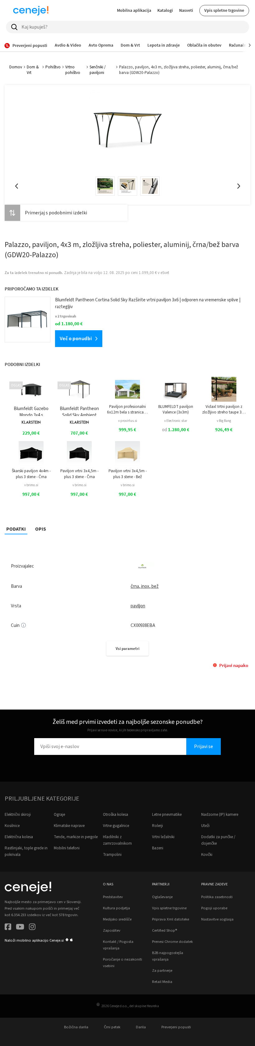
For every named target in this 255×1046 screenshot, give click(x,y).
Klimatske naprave (69, 826)
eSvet (164, 273)
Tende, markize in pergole (76, 837)
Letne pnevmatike (167, 814)
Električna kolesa (19, 837)
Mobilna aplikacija (134, 10)
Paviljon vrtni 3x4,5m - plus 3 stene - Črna (79, 473)
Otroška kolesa (115, 814)
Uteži (205, 826)
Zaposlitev (111, 930)
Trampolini (112, 854)
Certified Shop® (164, 930)
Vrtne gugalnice (116, 826)
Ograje (59, 814)
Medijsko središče (117, 919)
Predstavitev (113, 897)
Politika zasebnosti (217, 897)
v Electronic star (175, 420)
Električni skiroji (18, 814)
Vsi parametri (127, 648)
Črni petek (112, 1027)
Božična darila (76, 1027)
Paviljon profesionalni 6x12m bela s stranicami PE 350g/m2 (127, 409)
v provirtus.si (127, 420)
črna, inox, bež (145, 586)
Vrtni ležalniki (163, 837)
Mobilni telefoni (67, 848)
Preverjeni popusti (176, 1027)
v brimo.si (31, 485)
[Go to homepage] (31, 11)
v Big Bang (224, 420)
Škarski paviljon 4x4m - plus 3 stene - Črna (31, 473)
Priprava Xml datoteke (170, 919)
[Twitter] (20, 928)
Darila (141, 1027)
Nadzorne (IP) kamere (219, 814)
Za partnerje (162, 970)
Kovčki (206, 854)
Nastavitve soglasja (217, 919)
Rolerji (157, 826)
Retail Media (162, 981)
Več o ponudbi (76, 338)
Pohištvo (53, 67)
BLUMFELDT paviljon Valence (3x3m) (175, 409)
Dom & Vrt (33, 69)
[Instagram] (32, 928)
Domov (15, 67)
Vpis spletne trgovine (224, 10)
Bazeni (157, 848)
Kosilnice (12, 826)
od (175, 430)
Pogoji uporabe (214, 908)
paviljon (138, 606)
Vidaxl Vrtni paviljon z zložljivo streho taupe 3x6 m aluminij (224, 409)
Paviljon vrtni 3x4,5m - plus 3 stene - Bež (128, 473)
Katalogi (165, 10)
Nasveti (186, 10)
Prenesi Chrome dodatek (172, 941)
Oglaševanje (162, 897)
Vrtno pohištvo (72, 69)
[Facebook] (8, 928)
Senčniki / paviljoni (98, 69)
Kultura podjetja (116, 908)
